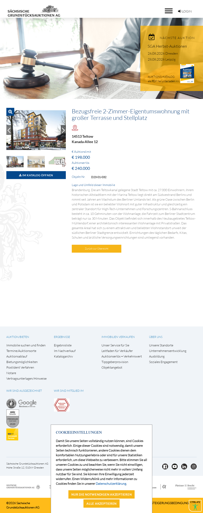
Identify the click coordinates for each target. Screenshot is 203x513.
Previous (8, 130)
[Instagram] (192, 468)
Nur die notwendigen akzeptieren (101, 494)
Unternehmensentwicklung (167, 351)
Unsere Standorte (161, 345)
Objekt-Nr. (78, 176)
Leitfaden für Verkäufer (117, 351)
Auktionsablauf (16, 356)
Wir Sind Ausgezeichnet (24, 390)
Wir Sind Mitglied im (69, 390)
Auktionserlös (80, 162)
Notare (11, 373)
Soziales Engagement (163, 362)
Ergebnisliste (63, 345)
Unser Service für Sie (115, 345)
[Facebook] (164, 468)
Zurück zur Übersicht (96, 248)
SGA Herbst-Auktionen (167, 46)
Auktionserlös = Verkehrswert (122, 356)
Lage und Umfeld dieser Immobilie (93, 185)
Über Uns (155, 337)
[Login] (179, 11)
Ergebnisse (62, 337)
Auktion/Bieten (17, 337)
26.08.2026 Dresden (163, 53)
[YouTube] (173, 468)
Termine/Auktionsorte (21, 351)
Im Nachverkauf (65, 351)
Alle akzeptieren (101, 503)
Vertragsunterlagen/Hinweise (26, 378)
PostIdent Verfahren (20, 367)
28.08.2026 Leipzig (162, 59)
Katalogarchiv (63, 356)
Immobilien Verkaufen (118, 337)
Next (63, 130)
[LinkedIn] (183, 468)
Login (187, 11)
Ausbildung (157, 356)
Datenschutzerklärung (111, 484)
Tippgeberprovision (115, 362)
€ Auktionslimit (81, 151)
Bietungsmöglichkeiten (22, 362)
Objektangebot (112, 367)
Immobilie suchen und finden (26, 345)
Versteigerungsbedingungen (169, 503)
